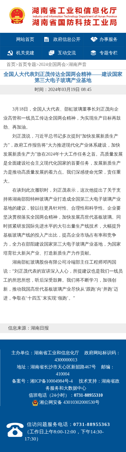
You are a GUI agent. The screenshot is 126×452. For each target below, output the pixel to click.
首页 (11, 64)
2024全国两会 (52, 64)
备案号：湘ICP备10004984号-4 (44, 381)
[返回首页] (62, 8)
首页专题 (27, 64)
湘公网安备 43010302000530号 (69, 402)
